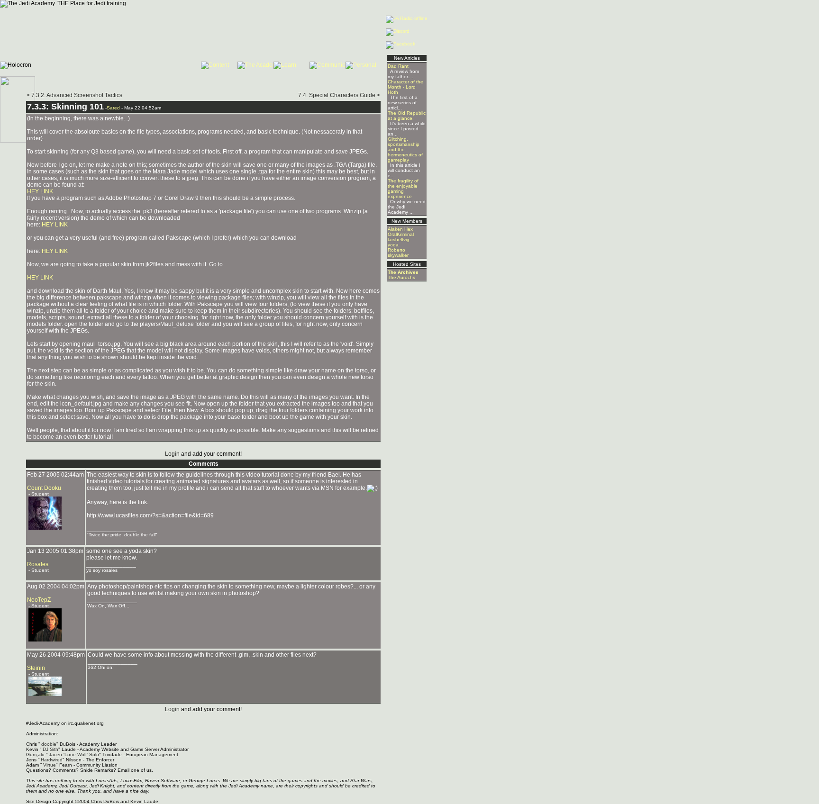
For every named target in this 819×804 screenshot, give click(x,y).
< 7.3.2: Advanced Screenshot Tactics (74, 95)
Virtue (49, 765)
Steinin (36, 668)
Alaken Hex (400, 229)
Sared (113, 107)
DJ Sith (50, 749)
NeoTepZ (39, 599)
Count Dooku (44, 488)
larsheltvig (399, 239)
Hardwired (52, 759)
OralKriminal (401, 234)
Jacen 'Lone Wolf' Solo (74, 754)
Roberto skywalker (398, 252)
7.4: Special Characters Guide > (339, 95)
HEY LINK (40, 191)
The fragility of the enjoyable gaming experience (403, 188)
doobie (48, 744)
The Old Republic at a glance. (407, 115)
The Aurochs (401, 277)
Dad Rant (398, 66)
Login (172, 454)
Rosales (37, 564)
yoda (393, 244)
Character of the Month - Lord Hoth (405, 87)
